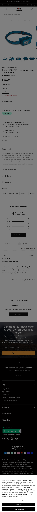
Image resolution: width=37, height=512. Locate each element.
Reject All (18, 504)
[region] (18, 493)
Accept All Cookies (18, 509)
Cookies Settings (18, 500)
